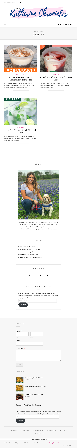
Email (18, 341)
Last (31, 337)
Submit (19, 365)
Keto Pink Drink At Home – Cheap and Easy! (56, 78)
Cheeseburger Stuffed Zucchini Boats (29, 249)
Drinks (18, 74)
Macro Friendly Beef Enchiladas (27, 247)
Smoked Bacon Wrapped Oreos (27, 252)
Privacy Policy (52, 443)
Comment (20, 348)
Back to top (67, 445)
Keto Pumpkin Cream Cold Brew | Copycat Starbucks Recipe (21, 78)
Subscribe (23, 304)
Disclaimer (60, 443)
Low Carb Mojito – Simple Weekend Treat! (21, 131)
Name (19, 331)
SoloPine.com (43, 443)
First (17, 337)
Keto (24, 74)
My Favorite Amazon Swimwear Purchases (30, 257)
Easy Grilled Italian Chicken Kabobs (28, 254)
